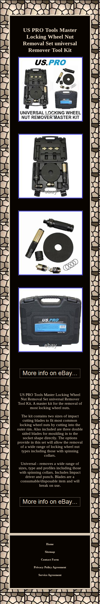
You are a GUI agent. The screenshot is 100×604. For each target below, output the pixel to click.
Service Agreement (50, 574)
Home (50, 544)
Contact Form (50, 559)
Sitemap (50, 551)
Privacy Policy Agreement (50, 567)
